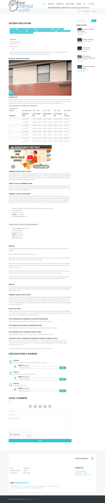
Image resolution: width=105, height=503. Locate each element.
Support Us (60, 4)
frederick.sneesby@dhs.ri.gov (19, 216)
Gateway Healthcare (88, 39)
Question (16, 360)
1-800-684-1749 (65, 7)
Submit (40, 440)
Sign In (92, 4)
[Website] (13, 49)
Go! (94, 20)
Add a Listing (70, 4)
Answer (20, 365)
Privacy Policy (13, 473)
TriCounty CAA (86, 48)
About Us (51, 4)
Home (44, 4)
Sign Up (78, 4)
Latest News (27, 468)
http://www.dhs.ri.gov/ (17, 238)
